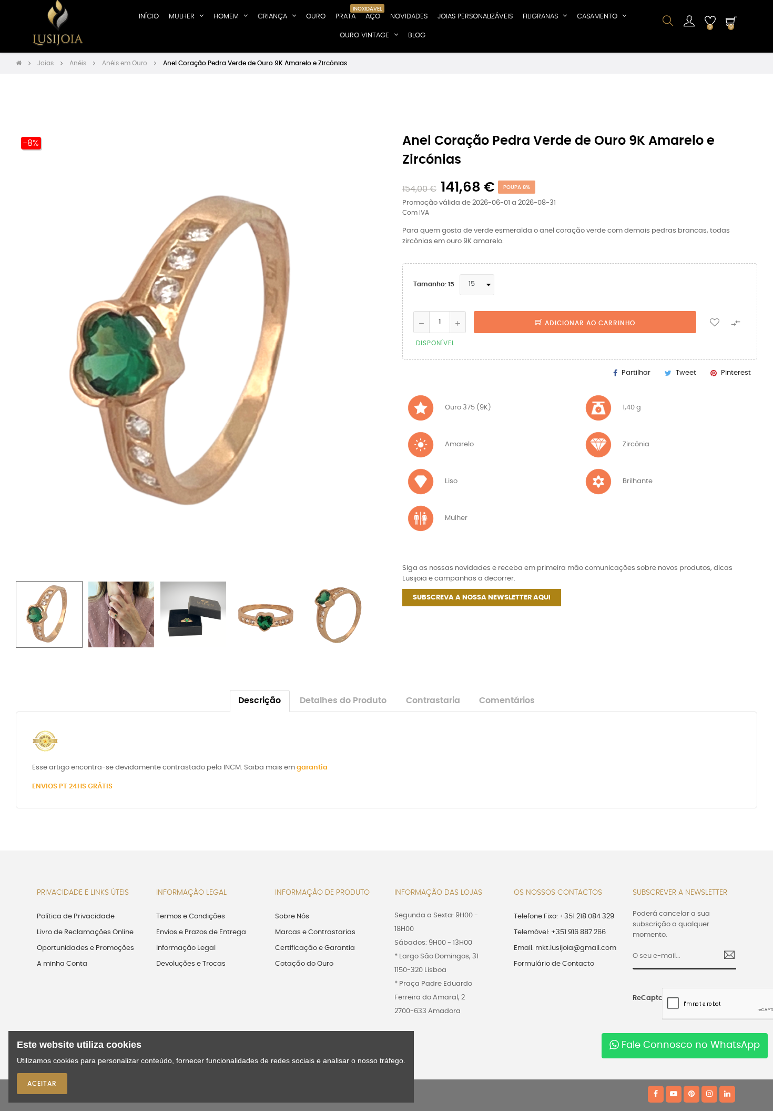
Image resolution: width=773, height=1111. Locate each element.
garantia (312, 767)
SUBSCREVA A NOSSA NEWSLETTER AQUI (482, 597)
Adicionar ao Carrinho (589, 323)
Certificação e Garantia (315, 948)
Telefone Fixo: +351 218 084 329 (564, 916)
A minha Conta (62, 963)
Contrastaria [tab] (433, 701)
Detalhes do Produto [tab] (343, 701)
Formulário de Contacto (554, 963)
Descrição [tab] (259, 701)
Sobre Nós (292, 916)
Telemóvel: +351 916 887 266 (560, 932)
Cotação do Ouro (304, 963)
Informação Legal (186, 948)
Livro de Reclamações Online (85, 932)
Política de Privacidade (76, 916)
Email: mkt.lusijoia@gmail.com (565, 948)
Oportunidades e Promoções (85, 948)
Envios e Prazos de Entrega (201, 932)
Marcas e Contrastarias (315, 932)
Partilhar (636, 372)
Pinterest (736, 372)
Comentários (507, 701)
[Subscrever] (725, 956)
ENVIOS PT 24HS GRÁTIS (72, 786)
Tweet (686, 372)
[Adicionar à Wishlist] (714, 322)
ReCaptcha (644, 998)
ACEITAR (42, 1083)
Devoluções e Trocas (191, 963)
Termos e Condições (190, 916)
